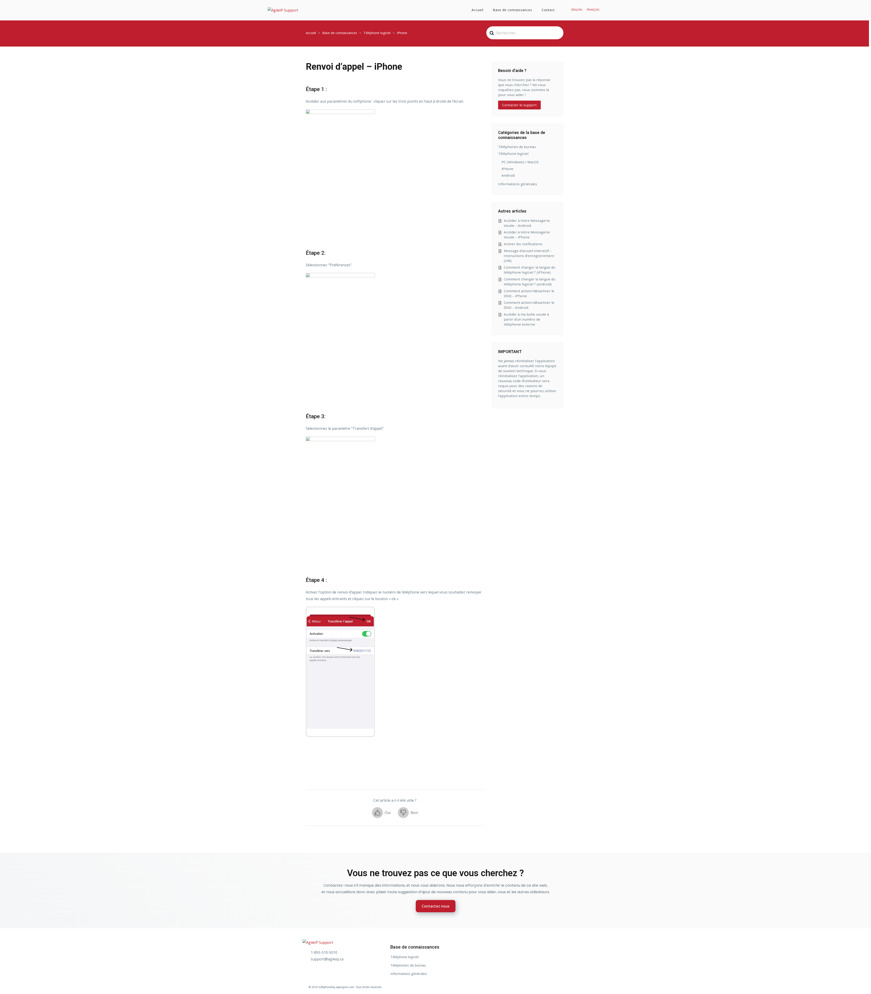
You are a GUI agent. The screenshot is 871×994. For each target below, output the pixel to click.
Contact (548, 10)
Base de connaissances (512, 10)
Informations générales (517, 184)
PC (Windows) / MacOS (520, 162)
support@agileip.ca (327, 959)
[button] (381, 812)
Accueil (477, 10)
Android (508, 175)
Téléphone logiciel (513, 153)
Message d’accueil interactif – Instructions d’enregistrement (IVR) (529, 255)
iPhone (507, 168)
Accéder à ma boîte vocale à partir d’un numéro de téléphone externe (526, 319)
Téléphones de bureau (517, 146)
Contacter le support (519, 105)
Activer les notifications (523, 244)
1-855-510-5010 (324, 952)
